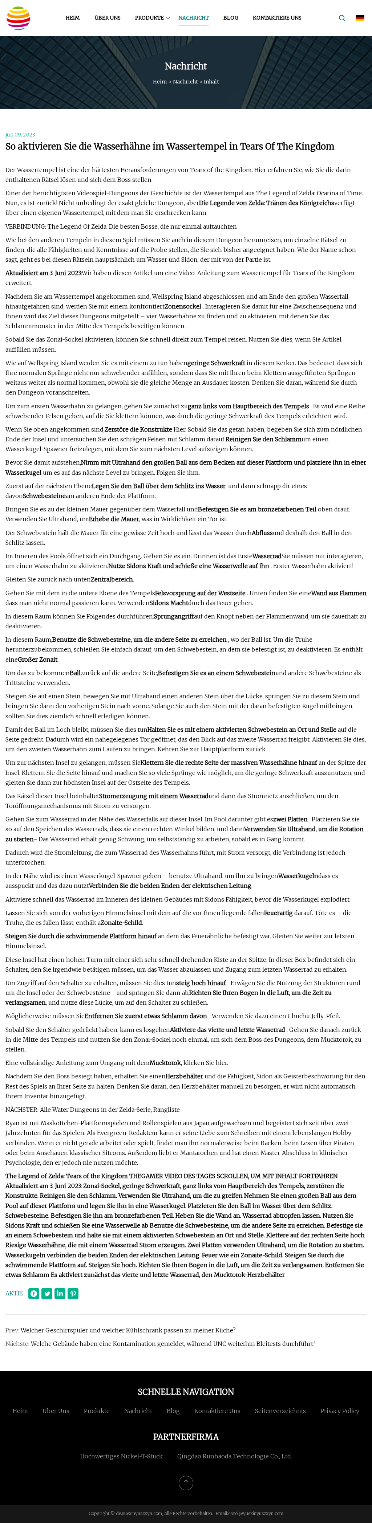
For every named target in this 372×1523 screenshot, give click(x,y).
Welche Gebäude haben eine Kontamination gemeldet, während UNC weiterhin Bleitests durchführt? (173, 1343)
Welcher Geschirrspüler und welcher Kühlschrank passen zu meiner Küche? (128, 1330)
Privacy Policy (339, 1410)
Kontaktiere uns (277, 18)
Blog (230, 18)
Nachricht (193, 18)
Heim (73, 18)
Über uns (107, 18)
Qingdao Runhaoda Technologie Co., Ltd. (234, 1456)
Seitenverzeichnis (280, 1410)
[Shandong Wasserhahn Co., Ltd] (18, 18)
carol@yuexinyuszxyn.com (255, 1513)
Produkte (149, 18)
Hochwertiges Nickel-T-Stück (121, 1456)
